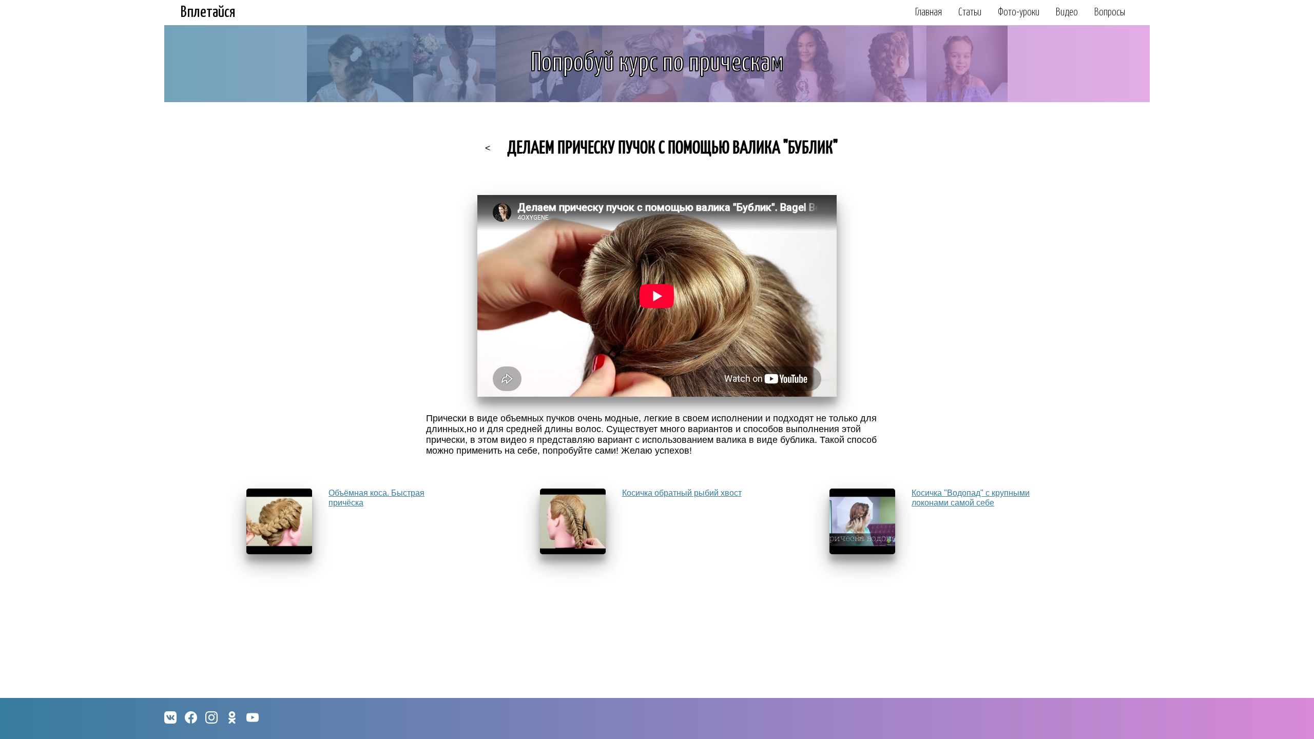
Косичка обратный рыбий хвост (682, 493)
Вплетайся (208, 12)
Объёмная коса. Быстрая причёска (376, 498)
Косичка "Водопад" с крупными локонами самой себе (971, 498)
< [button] (488, 148)
